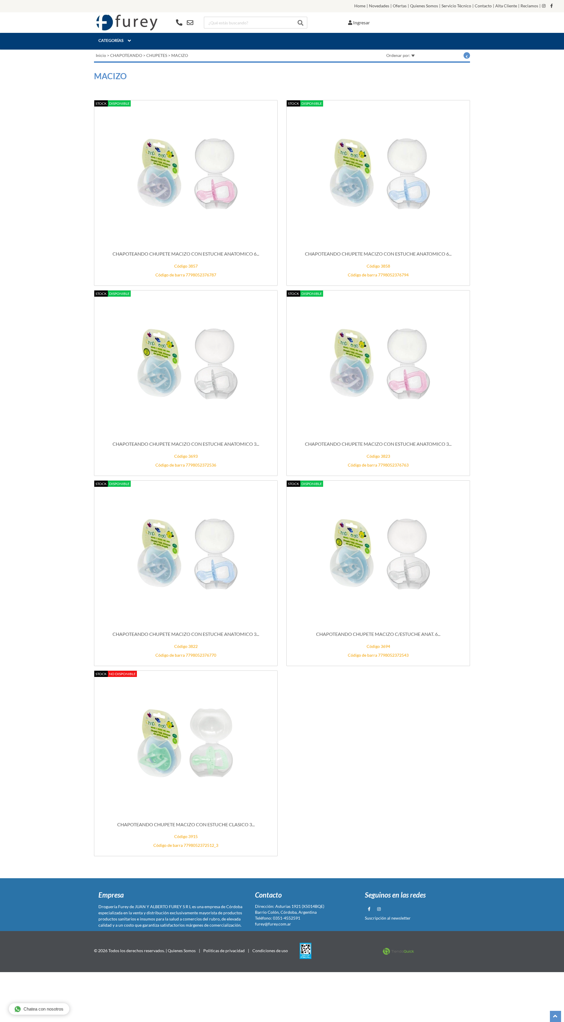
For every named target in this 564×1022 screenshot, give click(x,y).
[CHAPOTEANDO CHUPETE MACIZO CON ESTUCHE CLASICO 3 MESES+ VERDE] (185, 743)
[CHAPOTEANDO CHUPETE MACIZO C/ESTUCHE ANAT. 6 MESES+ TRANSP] (378, 553)
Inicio (101, 55)
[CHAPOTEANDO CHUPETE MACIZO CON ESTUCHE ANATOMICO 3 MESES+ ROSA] (378, 363)
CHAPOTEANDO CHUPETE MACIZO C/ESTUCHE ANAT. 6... (378, 634)
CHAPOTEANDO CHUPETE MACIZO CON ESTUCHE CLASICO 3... (186, 824)
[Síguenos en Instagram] (543, 6)
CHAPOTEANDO (126, 55)
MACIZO (179, 55)
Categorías (111, 40)
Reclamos (529, 6)
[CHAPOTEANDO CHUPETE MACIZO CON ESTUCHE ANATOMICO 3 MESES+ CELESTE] (185, 553)
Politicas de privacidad (224, 950)
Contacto (483, 6)
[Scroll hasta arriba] (555, 1016)
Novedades (379, 6)
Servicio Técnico (456, 6)
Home (359, 6)
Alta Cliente (506, 6)
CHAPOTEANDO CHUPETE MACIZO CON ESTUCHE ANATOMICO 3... (186, 444)
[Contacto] (184, 22)
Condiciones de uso (270, 950)
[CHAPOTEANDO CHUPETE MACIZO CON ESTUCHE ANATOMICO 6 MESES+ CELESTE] (378, 173)
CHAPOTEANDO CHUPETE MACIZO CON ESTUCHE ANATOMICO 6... (186, 253)
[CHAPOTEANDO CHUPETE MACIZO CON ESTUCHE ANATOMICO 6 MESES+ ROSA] (185, 173)
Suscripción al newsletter (388, 917)
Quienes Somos (424, 6)
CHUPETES (156, 55)
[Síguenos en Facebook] (551, 6)
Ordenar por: (398, 55)
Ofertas (400, 6)
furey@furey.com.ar (273, 923)
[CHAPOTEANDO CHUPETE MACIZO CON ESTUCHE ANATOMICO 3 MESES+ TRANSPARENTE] (185, 363)
